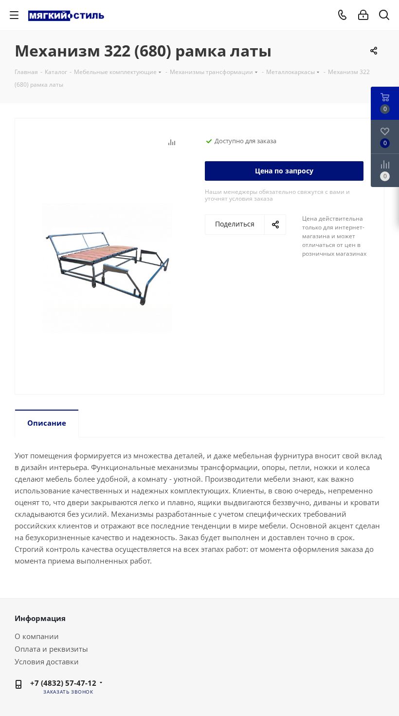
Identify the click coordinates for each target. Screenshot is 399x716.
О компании (37, 636)
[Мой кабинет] (363, 15)
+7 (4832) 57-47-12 (63, 683)
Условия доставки (47, 661)
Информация (40, 618)
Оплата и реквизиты (51, 649)
